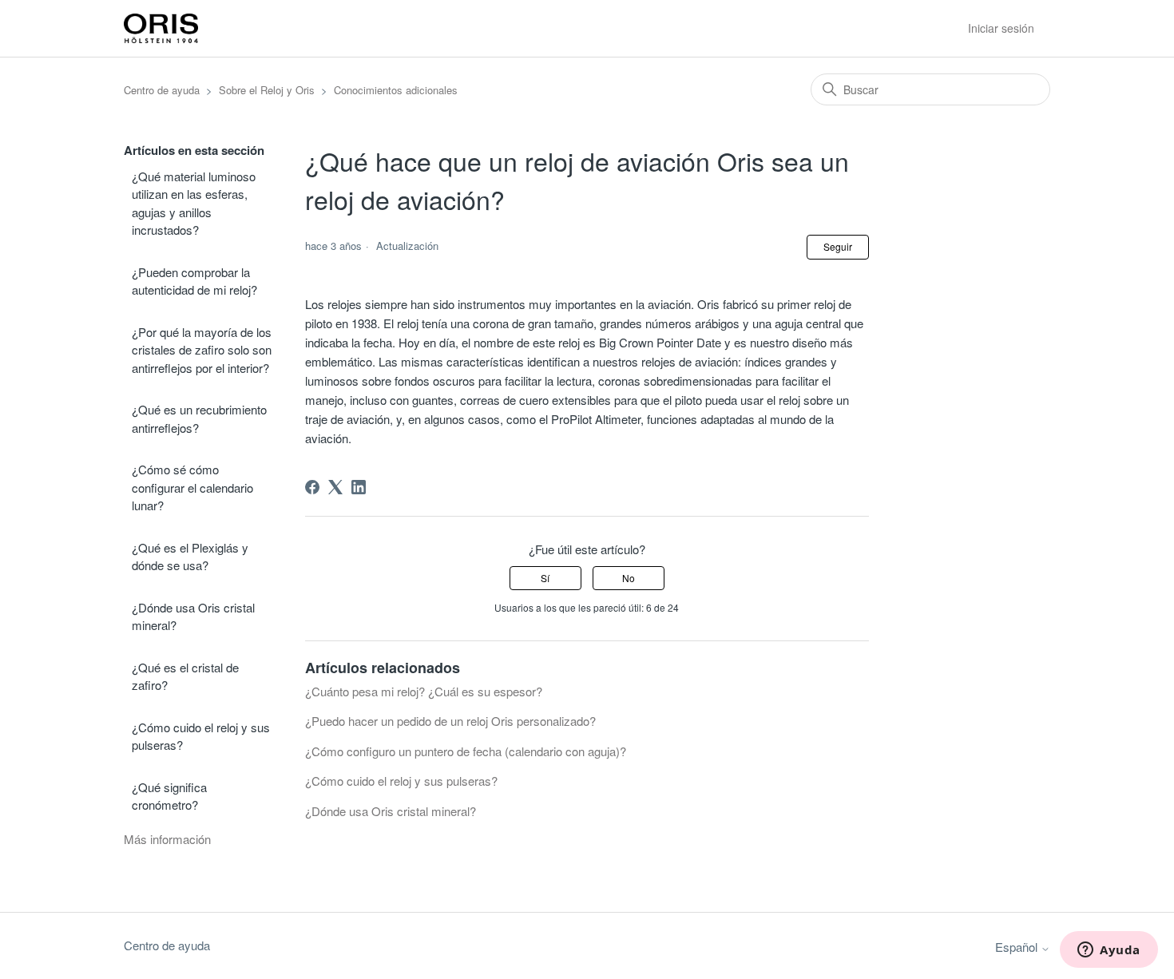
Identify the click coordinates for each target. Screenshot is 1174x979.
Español (1018, 946)
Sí (545, 578)
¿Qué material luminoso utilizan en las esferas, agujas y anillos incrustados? (194, 203)
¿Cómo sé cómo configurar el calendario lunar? (192, 487)
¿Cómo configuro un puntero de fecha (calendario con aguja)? (465, 751)
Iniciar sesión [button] (1001, 28)
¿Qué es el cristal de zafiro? (185, 676)
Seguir (837, 246)
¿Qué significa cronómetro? (169, 796)
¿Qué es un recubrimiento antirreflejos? (199, 418)
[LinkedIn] (358, 487)
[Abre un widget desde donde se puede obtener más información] (1109, 951)
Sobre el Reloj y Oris (267, 89)
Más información (167, 838)
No (628, 578)
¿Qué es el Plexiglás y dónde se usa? (190, 556)
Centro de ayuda (162, 89)
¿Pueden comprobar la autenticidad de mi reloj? (194, 281)
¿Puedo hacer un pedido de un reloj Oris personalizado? (450, 720)
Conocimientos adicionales (396, 89)
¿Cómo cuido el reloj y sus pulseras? (201, 736)
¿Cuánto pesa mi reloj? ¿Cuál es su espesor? (423, 691)
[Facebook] (312, 487)
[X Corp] (335, 487)
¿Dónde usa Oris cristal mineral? (193, 616)
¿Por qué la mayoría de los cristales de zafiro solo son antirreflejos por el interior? (202, 349)
